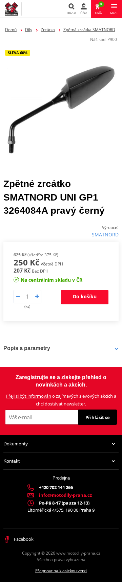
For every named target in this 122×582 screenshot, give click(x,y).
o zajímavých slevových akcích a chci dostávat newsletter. (61, 400)
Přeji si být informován (28, 396)
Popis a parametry (26, 348)
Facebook (23, 539)
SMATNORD (105, 234)
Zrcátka (48, 29)
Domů (11, 29)
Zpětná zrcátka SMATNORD (89, 29)
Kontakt (11, 461)
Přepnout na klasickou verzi (61, 571)
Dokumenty (15, 443)
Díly (28, 29)
